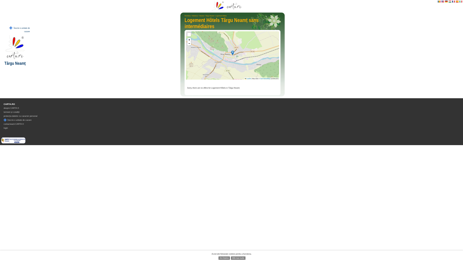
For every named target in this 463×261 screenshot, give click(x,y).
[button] (232, 53)
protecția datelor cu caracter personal (20, 116)
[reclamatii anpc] (13, 143)
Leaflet (248, 78)
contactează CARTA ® (14, 124)
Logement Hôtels (221, 16)
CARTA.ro (9, 104)
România (188, 16)
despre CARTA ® (11, 108)
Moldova (195, 16)
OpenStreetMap (265, 78)
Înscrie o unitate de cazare (21, 30)
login (6, 128)
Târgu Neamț (209, 16)
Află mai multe (238, 258)
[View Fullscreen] (189, 34)
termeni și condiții (12, 112)
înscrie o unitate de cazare (19, 120)
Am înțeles (224, 258)
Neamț (201, 16)
